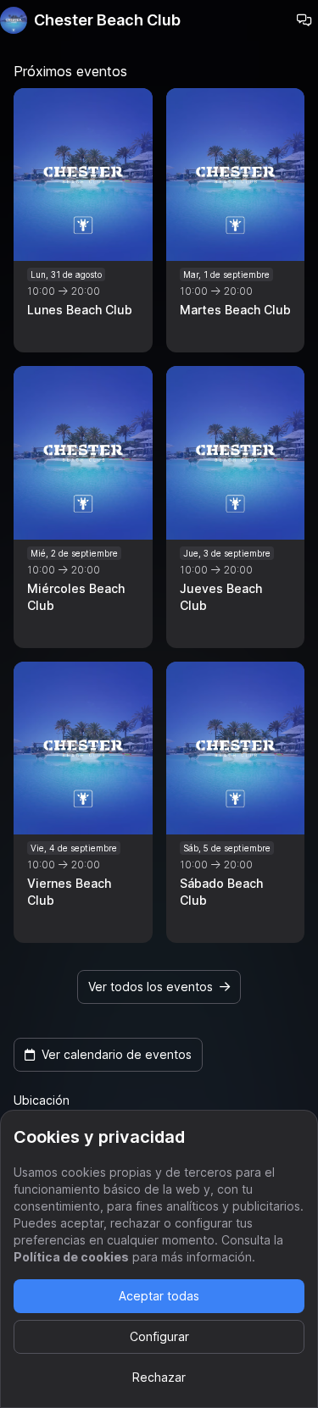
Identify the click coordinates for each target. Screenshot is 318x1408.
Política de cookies (71, 1257)
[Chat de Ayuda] (304, 20)
